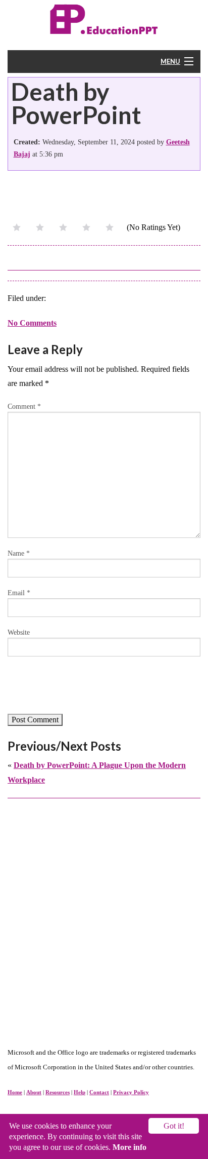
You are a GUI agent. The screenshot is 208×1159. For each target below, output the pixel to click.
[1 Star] (17, 227)
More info (129, 1147)
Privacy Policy (131, 1092)
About (33, 1092)
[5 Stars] (110, 227)
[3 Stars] (63, 227)
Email (19, 593)
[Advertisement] (104, 912)
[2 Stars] (40, 227)
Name (19, 553)
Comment (24, 406)
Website (19, 632)
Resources (57, 1092)
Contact (99, 1092)
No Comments (32, 323)
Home (15, 1092)
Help (79, 1092)
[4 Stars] (86, 227)
